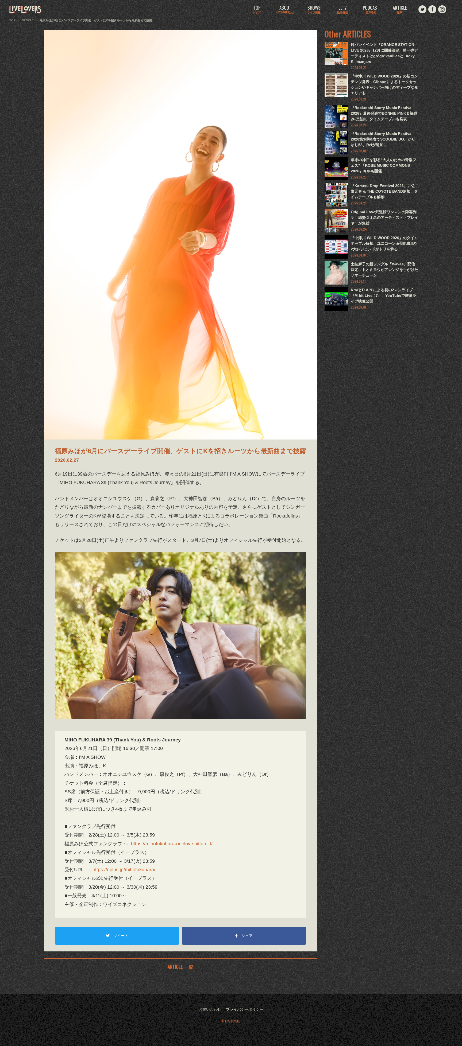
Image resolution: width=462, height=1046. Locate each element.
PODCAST (371, 9)
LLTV (342, 9)
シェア (247, 936)
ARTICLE (400, 9)
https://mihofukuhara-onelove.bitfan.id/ (172, 843)
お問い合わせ (210, 1009)
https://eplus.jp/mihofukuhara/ (124, 869)
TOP (257, 9)
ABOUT (285, 9)
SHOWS (314, 9)
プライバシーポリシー (244, 1009)
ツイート (120, 936)
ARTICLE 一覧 (180, 966)
